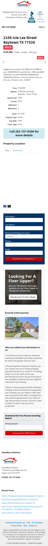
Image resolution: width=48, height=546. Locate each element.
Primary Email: (12, 423)
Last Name (10, 225)
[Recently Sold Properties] (22, 328)
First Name (10, 216)
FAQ (28, 523)
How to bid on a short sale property (17, 513)
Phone (8, 241)
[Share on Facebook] (4, 206)
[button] (3, 62)
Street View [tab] (17, 150)
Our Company (37, 523)
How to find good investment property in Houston (23, 496)
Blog (25, 526)
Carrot (39, 543)
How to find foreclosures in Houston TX (18, 503)
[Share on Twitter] (9, 206)
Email (8, 249)
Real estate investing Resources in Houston (20, 499)
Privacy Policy (16, 526)
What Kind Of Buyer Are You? (18, 233)
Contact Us (33, 526)
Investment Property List (15, 523)
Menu (42, 26)
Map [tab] (7, 150)
